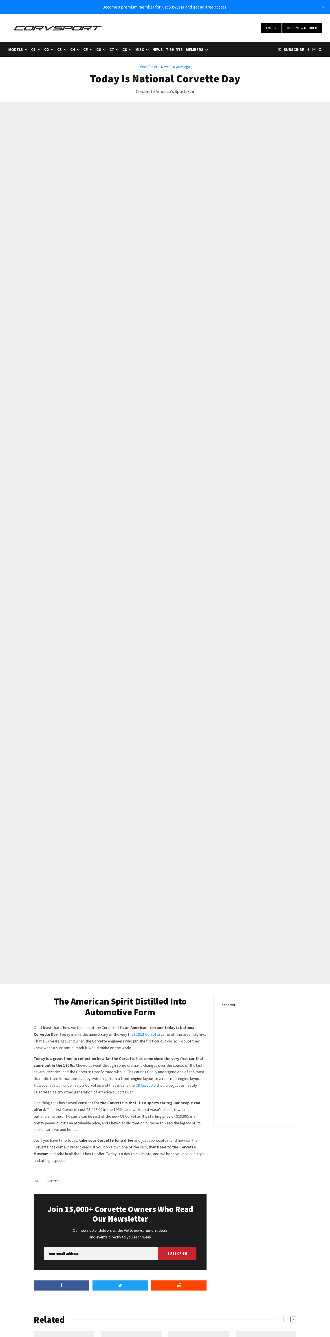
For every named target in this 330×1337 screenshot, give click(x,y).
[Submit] (179, 1285)
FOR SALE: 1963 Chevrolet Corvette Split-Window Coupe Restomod (263, 1090)
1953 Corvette (148, 1034)
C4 (72, 49)
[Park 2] (227, 1023)
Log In (271, 28)
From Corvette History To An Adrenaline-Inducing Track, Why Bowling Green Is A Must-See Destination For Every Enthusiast (262, 1023)
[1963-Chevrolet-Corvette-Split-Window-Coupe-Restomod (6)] (227, 1090)
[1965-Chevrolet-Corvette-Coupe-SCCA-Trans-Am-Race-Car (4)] (227, 1112)
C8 (124, 49)
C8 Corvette (146, 1085)
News (157, 49)
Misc (139, 49)
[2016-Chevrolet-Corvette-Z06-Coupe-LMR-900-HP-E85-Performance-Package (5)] (227, 1069)
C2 (46, 49)
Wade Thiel (148, 66)
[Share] (61, 1285)
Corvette (53, 1181)
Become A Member (302, 28)
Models (15, 49)
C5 (85, 49)
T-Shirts (174, 49)
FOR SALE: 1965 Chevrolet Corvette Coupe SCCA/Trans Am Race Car (263, 1112)
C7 (111, 49)
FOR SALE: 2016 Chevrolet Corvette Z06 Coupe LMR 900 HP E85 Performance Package (264, 1069)
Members (194, 49)
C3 (59, 49)
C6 (98, 49)
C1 (33, 49)
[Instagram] (314, 49)
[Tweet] (120, 1285)
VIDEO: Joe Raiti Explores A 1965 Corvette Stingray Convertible (260, 1047)
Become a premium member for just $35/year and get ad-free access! (165, 7)
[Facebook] (308, 49)
